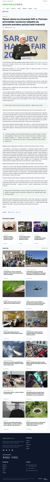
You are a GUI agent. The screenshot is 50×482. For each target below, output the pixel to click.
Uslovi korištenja (45, 479)
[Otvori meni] (4, 8)
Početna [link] (6, 11)
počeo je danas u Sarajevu (40, 62)
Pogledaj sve (44, 248)
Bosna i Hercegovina (31, 270)
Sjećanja (6, 420)
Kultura (27, 446)
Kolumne (4, 468)
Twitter (18, 212)
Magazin (30, 8)
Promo (35, 8)
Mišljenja (25, 8)
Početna (28, 440)
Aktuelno (6, 330)
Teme (4, 470)
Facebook (12, 212)
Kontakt (45, 1)
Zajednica (13, 8)
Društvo (19, 8)
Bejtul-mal (5, 466)
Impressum (40, 478)
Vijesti (7, 8)
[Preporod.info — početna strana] (12, 4)
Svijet (27, 300)
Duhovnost (6, 270)
